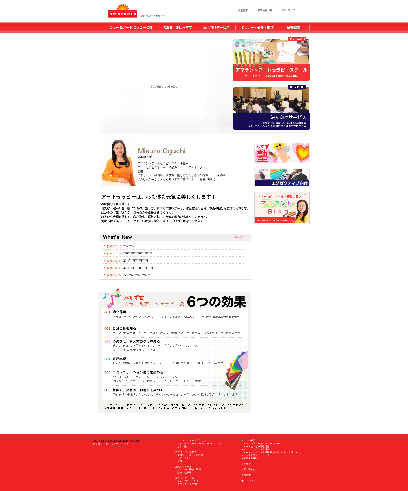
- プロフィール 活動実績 (189, 455)
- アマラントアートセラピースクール (261, 443)
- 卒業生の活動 (250, 458)
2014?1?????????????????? (138, 267)
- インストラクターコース (255, 455)
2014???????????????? (135, 260)
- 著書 (179, 461)
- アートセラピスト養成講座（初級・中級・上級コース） (272, 452)
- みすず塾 (181, 446)
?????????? (129, 246)
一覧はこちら (240, 237)
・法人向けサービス (183, 466)
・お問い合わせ (247, 469)
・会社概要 (245, 464)
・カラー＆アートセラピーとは (189, 440)
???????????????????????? (137, 253)
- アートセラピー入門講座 (255, 449)
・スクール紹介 (247, 440)
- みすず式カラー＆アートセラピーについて (199, 443)
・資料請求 (245, 475)
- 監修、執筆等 (183, 472)
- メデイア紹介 (183, 458)
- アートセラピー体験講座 (255, 446)
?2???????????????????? (136, 274)
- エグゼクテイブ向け (187, 484)
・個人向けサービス (183, 478)
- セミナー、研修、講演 (188, 469)
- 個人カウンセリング (187, 481)
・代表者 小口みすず (184, 452)
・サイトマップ (247, 480)
